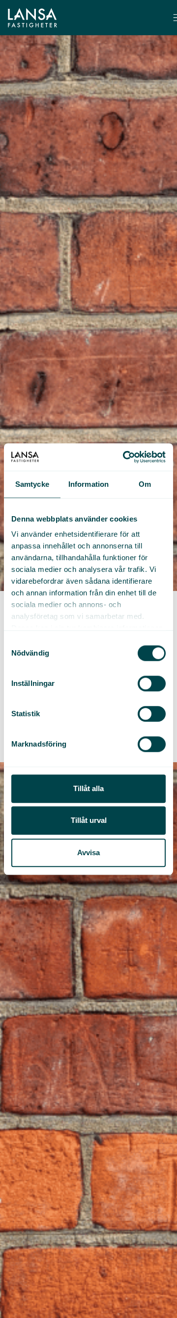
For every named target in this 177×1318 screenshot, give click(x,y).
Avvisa (88, 852)
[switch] (152, 683)
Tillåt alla (88, 788)
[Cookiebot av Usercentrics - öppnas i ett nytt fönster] (125, 457)
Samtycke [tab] (32, 484)
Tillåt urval (89, 820)
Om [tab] (145, 484)
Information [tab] (88, 484)
